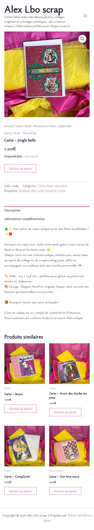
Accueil (8, 126)
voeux (62, 191)
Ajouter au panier (20, 168)
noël (40, 191)
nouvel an (51, 191)
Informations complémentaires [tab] (24, 219)
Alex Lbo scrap (33, 8)
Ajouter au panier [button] (20, 408)
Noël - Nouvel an (35, 126)
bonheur (24, 191)
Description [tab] (12, 210)
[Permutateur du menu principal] (85, 15)
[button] (82, 39)
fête (33, 191)
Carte (19, 126)
